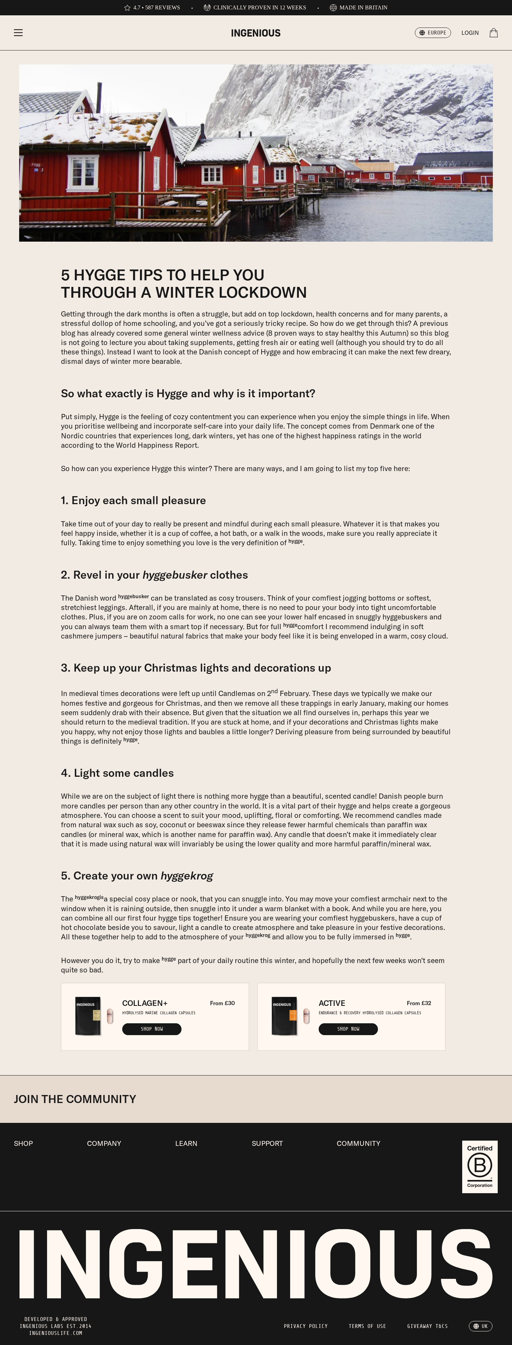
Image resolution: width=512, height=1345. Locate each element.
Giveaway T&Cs (427, 1326)
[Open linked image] (480, 1167)
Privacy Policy (306, 1326)
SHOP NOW (152, 1029)
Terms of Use (367, 1326)
